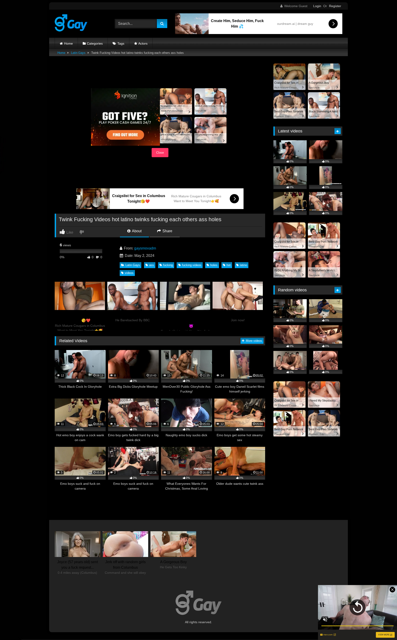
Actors (142, 43)
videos (129, 273)
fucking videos (191, 265)
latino (243, 265)
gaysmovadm (145, 248)
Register (335, 6)
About (136, 231)
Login (317, 6)
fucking (168, 265)
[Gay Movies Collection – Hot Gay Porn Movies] (71, 23)
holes (213, 265)
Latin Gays (78, 53)
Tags (120, 43)
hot (229, 265)
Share (167, 231)
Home (68, 43)
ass (151, 265)
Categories (95, 43)
